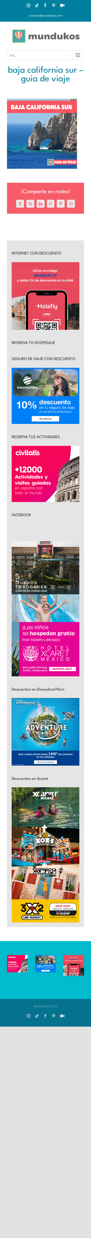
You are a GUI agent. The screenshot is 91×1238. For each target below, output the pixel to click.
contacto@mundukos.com (45, 15)
